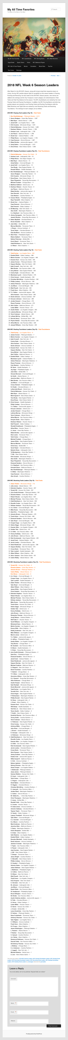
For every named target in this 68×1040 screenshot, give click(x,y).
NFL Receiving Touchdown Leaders (21, 960)
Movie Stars (42, 66)
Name (13, 1003)
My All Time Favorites (21, 9)
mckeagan (30, 962)
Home (28, 62)
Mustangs (19, 70)
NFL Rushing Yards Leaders (19, 962)
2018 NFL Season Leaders (26, 958)
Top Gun (50, 66)
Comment (13, 979)
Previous (53, 75)
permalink (43, 962)
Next (59, 75)
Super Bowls (11, 62)
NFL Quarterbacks (26, 58)
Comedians (33, 66)
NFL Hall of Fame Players (14, 66)
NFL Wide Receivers (52, 58)
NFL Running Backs (39, 58)
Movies (26, 66)
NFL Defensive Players (39, 62)
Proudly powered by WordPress (34, 1034)
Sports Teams (20, 62)
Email (13, 1012)
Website (13, 1021)
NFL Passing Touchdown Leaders (41, 958)
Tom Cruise (11, 70)
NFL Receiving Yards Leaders (37, 960)
